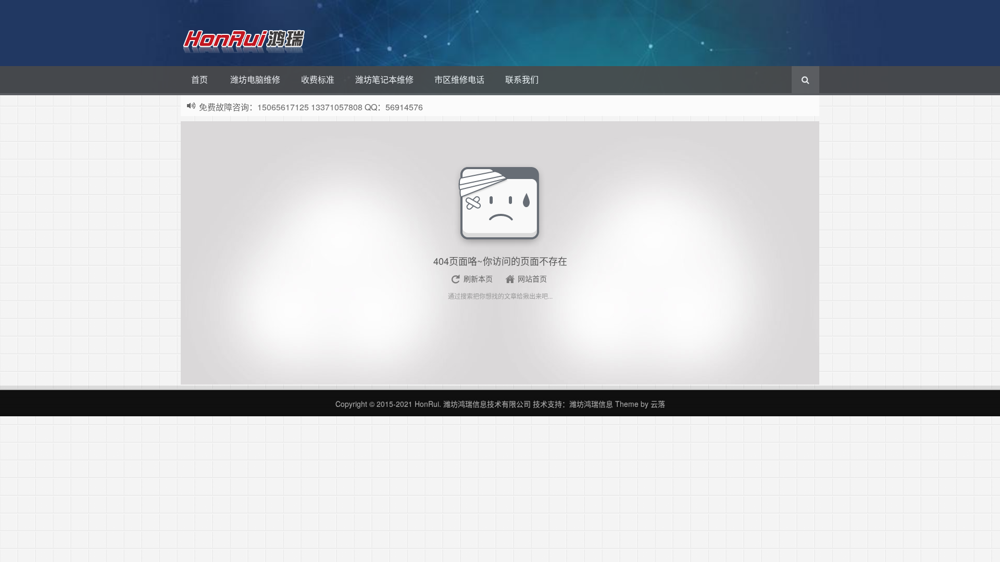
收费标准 (317, 79)
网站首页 (532, 278)
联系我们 (522, 79)
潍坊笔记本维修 (384, 79)
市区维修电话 (459, 79)
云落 (658, 404)
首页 (199, 79)
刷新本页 (478, 278)
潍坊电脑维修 (255, 79)
